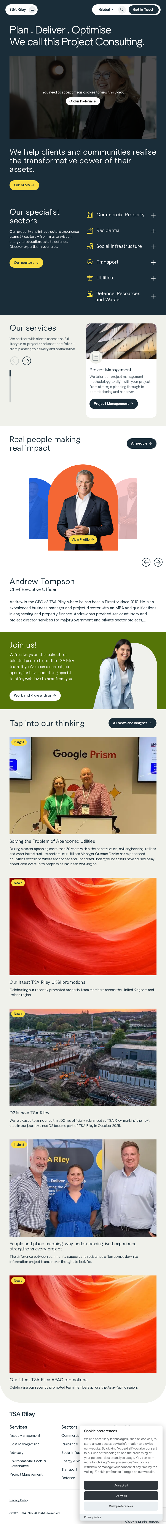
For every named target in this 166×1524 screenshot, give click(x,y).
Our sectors (24, 262)
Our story (22, 185)
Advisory (16, 1452)
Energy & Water (73, 1461)
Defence (68, 1478)
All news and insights (130, 723)
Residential (69, 1444)
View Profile (81, 540)
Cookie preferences (142, 1521)
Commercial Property (78, 1435)
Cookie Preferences (83, 101)
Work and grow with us (33, 695)
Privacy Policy (19, 1500)
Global (104, 9)
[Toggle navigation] (32, 9)
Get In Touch (143, 9)
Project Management (111, 403)
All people (139, 443)
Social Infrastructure (77, 1452)
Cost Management (24, 1444)
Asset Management (25, 1435)
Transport (69, 1469)
